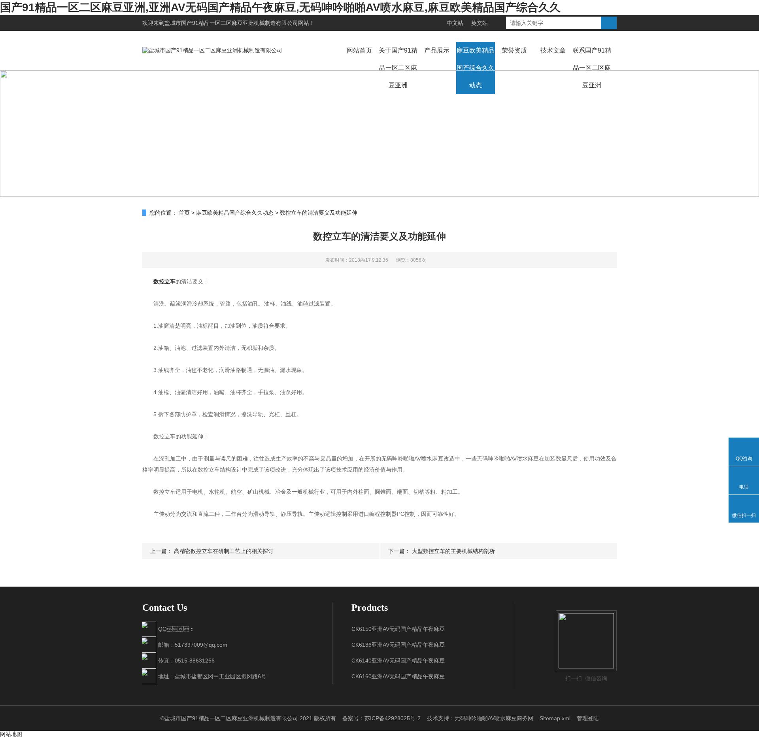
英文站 (479, 23)
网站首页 (359, 50)
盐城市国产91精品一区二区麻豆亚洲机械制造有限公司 (231, 23)
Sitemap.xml (555, 718)
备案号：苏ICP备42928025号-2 (381, 718)
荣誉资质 (514, 50)
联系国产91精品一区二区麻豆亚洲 (591, 68)
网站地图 (11, 734)
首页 (184, 213)
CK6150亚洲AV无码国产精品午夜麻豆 (398, 629)
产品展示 (436, 50)
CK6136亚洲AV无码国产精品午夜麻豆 (398, 645)
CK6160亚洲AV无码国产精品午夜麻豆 (398, 676)
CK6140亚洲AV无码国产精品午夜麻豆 (398, 660)
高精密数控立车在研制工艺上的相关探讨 (224, 551)
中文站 (455, 23)
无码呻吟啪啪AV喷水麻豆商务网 (494, 718)
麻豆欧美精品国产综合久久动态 (476, 68)
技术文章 (553, 50)
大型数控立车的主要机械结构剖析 (453, 551)
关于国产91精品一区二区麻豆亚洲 (398, 68)
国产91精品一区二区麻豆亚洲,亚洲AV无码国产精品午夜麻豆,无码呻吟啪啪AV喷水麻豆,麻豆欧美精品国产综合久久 (280, 7)
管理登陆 (588, 718)
